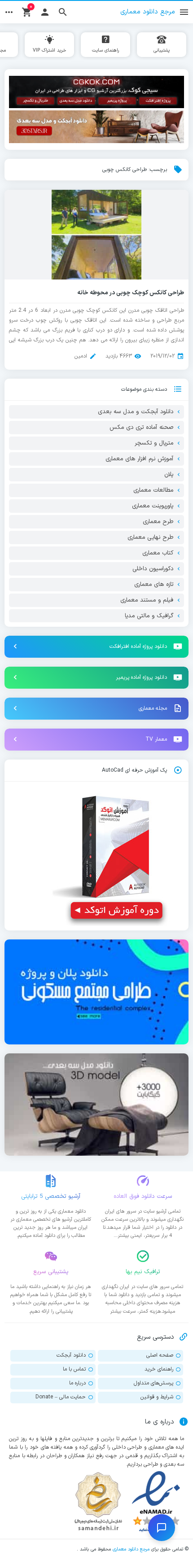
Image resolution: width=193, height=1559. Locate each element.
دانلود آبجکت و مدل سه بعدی (135, 411)
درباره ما (77, 1383)
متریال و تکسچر (154, 443)
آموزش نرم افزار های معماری (139, 458)
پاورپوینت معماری (152, 506)
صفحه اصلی (159, 1355)
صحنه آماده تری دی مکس (141, 427)
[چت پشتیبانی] (161, 1527)
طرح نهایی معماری (150, 537)
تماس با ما (74, 1369)
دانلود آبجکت (71, 1355)
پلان (168, 474)
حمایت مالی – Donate (60, 1397)
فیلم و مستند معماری (146, 600)
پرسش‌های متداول (153, 1383)
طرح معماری (158, 521)
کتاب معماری (157, 553)
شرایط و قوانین (156, 1397)
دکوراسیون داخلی (152, 568)
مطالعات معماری (153, 490)
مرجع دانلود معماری (131, 1549)
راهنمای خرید (159, 1369)
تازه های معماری (153, 584)
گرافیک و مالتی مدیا (149, 615)
